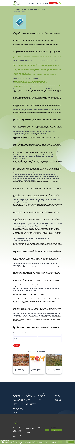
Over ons (37, 3)
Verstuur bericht (16, 345)
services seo (33, 79)
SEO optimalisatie (30, 405)
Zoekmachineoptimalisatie (31, 401)
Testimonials (31, 3)
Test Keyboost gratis (53, 3)
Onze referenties (50, 393)
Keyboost (15, 32)
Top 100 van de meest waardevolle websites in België (58, 399)
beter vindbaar (34, 327)
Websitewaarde (57, 393)
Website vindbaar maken (31, 396)
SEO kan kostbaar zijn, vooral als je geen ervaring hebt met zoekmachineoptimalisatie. (30, 81)
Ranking (28, 399)
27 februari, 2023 (17, 11)
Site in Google (29, 404)
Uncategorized (16, 7)
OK (71, 442)
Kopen (40, 399)
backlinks (19, 98)
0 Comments (24, 11)
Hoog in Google (30, 395)
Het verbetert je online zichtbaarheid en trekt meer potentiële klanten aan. (27, 62)
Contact (46, 3)
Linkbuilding (41, 393)
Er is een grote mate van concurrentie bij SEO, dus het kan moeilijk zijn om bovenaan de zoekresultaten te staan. (35, 83)
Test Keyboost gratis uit (18, 393)
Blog (34, 3)
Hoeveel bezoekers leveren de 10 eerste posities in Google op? (19, 403)
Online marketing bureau (31, 403)
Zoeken (47, 430)
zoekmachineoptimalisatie (40, 60)
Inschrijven (56, 430)
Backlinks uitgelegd (29, 429)
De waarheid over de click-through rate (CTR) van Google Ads (19, 396)
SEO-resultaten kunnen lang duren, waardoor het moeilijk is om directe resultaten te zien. (30, 82)
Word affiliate (42, 3)
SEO (16, 33)
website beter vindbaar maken (18, 138)
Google (28, 393)
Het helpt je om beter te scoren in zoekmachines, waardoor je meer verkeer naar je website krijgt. (32, 64)
